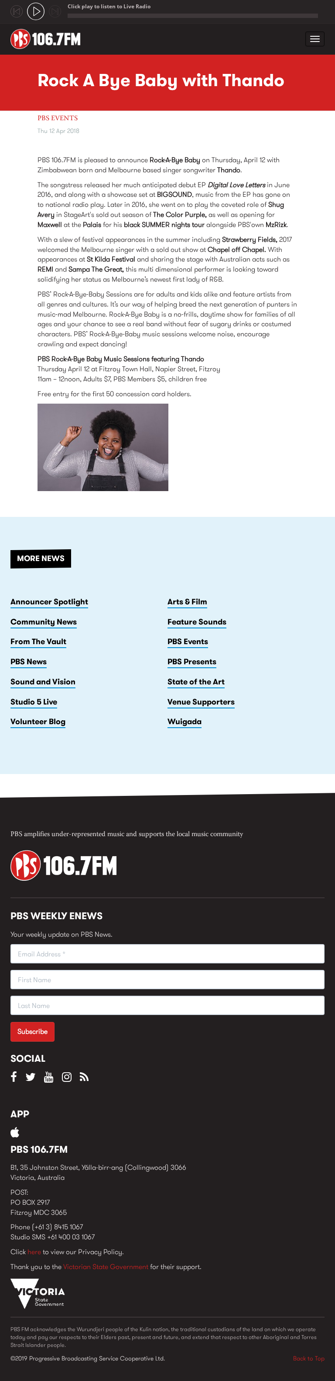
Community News (43, 622)
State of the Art (196, 681)
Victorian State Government (105, 1267)
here (34, 1252)
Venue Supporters (201, 702)
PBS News (28, 661)
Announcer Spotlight (49, 601)
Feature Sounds (197, 622)
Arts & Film (187, 601)
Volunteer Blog (37, 721)
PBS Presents (192, 661)
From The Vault (38, 641)
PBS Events (58, 118)
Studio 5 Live (33, 702)
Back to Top (309, 1358)
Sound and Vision (42, 681)
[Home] (48, 39)
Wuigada (185, 721)
